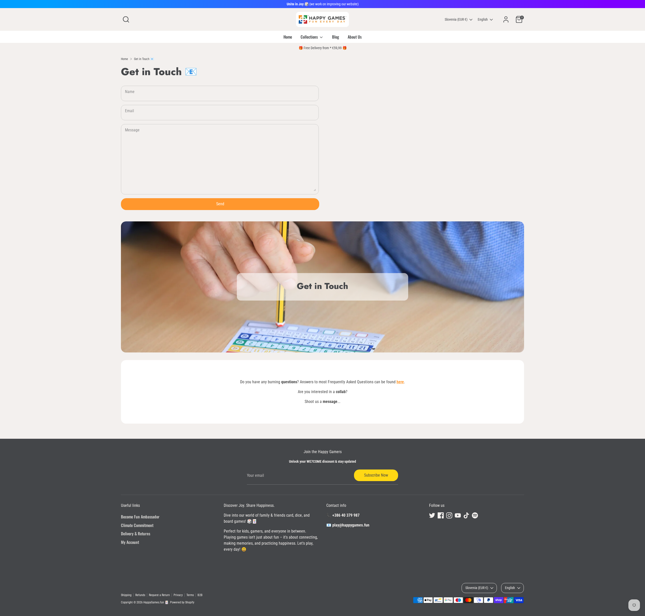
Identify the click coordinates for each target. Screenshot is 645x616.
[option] (322, 287)
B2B (200, 595)
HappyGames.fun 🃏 (156, 602)
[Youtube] (458, 515)
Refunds (140, 595)
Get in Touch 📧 (144, 59)
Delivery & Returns (135, 534)
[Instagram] (449, 515)
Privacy (178, 595)
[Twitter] (432, 515)
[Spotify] (475, 515)
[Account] (506, 19)
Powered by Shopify (182, 602)
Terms (190, 595)
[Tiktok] (466, 515)
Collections (310, 37)
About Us (355, 37)
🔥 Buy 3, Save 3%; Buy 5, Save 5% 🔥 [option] (322, 48)
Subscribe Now (376, 475)
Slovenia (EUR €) (456, 19)
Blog (335, 37)
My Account (130, 542)
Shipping (126, 595)
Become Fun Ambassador (140, 517)
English (483, 19)
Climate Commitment (137, 525)
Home (287, 37)
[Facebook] (441, 515)
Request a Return (159, 595)
